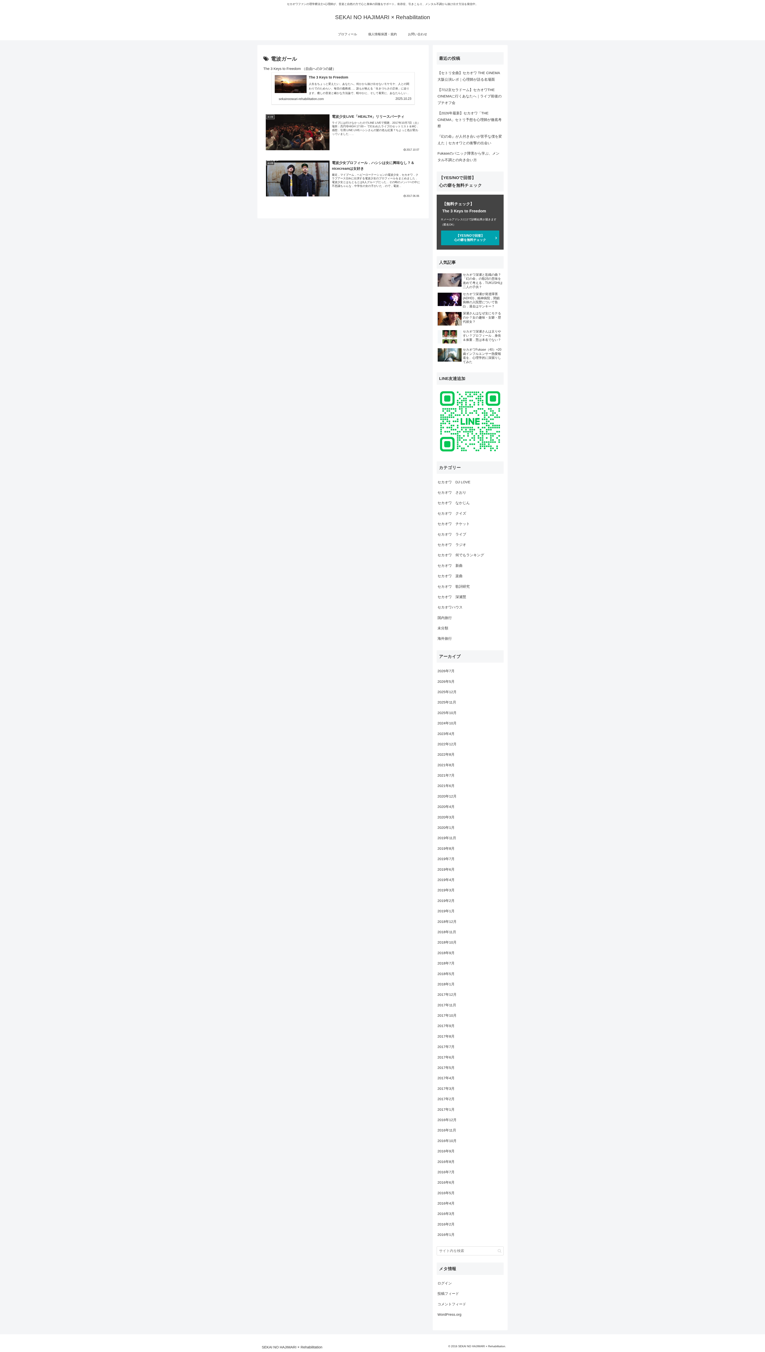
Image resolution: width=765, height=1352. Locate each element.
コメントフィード (451, 1304)
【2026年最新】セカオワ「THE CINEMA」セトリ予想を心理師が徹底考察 (469, 119)
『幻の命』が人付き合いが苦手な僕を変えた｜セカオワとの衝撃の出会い (469, 139)
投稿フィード (448, 1294)
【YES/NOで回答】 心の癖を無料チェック (477, 237)
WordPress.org (449, 1315)
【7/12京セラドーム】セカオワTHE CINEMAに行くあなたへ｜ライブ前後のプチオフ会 (469, 96)
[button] (499, 1251)
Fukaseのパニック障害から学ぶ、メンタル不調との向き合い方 (468, 156)
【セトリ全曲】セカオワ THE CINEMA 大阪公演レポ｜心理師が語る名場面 (468, 76)
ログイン (444, 1283)
